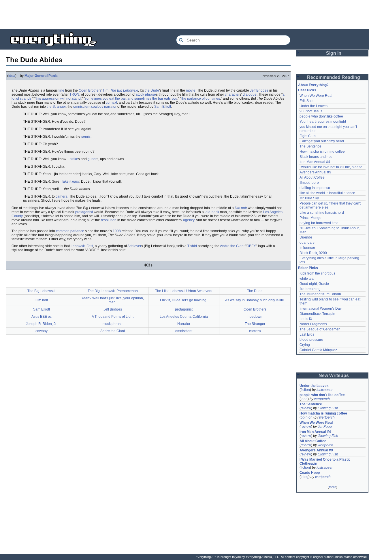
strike (74, 159)
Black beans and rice (316, 157)
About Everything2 (313, 85)
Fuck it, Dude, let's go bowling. (183, 300)
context (111, 103)
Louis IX (306, 319)
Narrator (183, 324)
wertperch (322, 399)
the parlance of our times (200, 99)
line (61, 90)
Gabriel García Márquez (318, 350)
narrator (110, 107)
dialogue (250, 94)
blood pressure (311, 340)
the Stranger (56, 107)
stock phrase (146, 94)
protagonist (84, 212)
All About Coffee (312, 177)
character (232, 94)
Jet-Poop (325, 427)
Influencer (307, 248)
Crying (305, 345)
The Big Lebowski (124, 90)
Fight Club (308, 136)
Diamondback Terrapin (317, 314)
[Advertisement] (184, 14)
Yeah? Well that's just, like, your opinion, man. (112, 300)
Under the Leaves (313, 106)
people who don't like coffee (321, 116)
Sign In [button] (333, 53)
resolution (108, 220)
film (105, 90)
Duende (306, 237)
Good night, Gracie (314, 284)
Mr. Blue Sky (309, 198)
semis (86, 137)
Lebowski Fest (82, 246)
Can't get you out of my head (322, 141)
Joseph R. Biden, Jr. (41, 324)
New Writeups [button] (334, 375)
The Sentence (310, 146)
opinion (306, 417)
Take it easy (70, 181)
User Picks (307, 90)
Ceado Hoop (310, 473)
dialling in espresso (315, 188)
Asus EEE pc (41, 317)
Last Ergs (307, 334)
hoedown (255, 317)
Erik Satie (307, 101)
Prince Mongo (310, 218)
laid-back (212, 212)
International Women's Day (321, 309)
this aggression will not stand (58, 99)
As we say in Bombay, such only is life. (255, 300)
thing (304, 477)
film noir (241, 208)
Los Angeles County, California (184, 317)
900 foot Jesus (311, 111)
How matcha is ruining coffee (322, 152)
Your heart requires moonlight (323, 122)
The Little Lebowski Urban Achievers (183, 291)
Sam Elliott (162, 107)
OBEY (251, 246)
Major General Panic (41, 76)
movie (190, 90)
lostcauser (325, 390)
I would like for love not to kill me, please (331, 167)
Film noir (41, 300)
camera (61, 196)
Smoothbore (309, 183)
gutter (92, 159)
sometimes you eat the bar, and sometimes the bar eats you (131, 99)
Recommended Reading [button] (333, 77)
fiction (305, 390)
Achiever (134, 246)
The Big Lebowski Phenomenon (113, 291)
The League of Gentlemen (320, 329)
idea (11, 76)
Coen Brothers (90, 90)
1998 (117, 231)
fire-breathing (310, 289)
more (332, 487)
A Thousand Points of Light (112, 317)
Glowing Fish (328, 408)
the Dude (152, 90)
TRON (74, 94)
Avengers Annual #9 (315, 172)
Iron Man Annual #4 (315, 162)
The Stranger (255, 324)
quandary (307, 243)
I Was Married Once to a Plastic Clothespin (325, 461)
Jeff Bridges (259, 90)
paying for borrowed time (319, 223)
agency (188, 220)
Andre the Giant (232, 246)
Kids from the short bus (317, 273)
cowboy (97, 107)
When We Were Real (316, 96)
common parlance (70, 231)
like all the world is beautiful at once (327, 193)
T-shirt (192, 246)
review (306, 408)
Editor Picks (308, 268)
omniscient (81, 107)
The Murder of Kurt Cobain (320, 294)
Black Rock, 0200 (313, 253)
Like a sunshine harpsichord (322, 213)
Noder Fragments (313, 324)
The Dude (255, 291)
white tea (307, 279)
